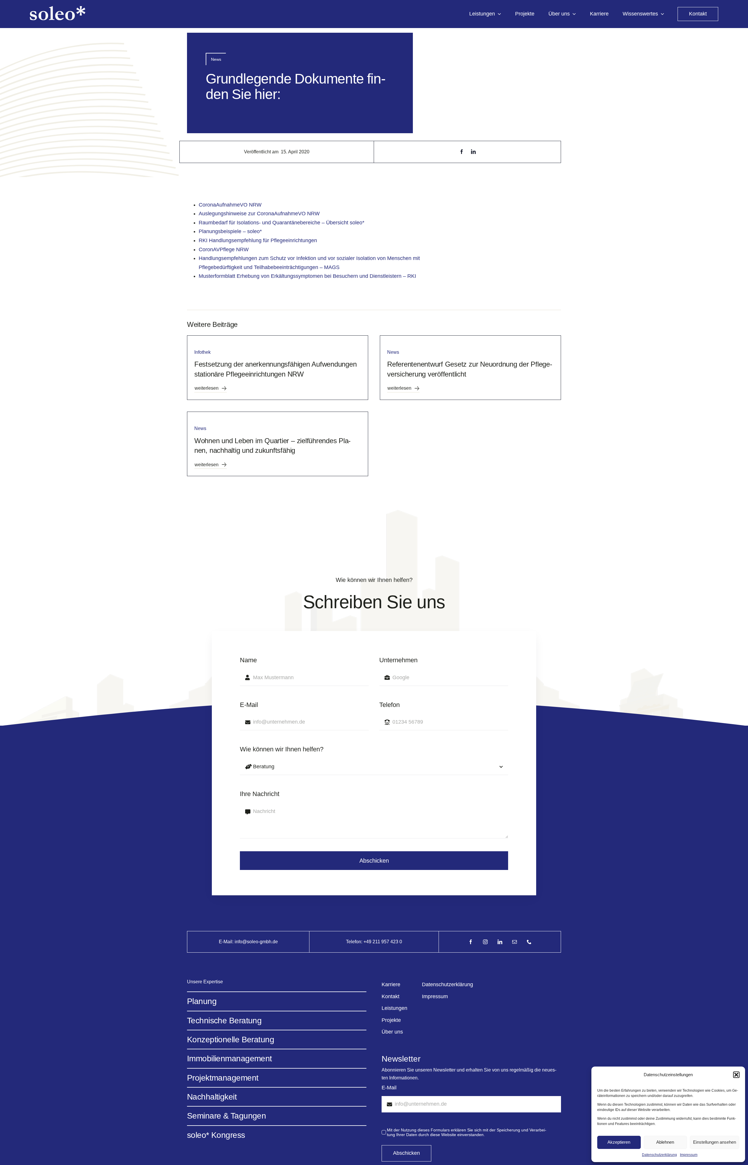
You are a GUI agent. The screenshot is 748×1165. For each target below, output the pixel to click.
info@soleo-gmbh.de (256, 941)
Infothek (202, 352)
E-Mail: (227, 941)
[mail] (514, 941)
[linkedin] (500, 941)
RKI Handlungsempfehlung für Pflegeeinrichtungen (258, 240)
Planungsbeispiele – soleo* (230, 231)
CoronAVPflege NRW (224, 249)
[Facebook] (461, 152)
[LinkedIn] (473, 152)
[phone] (529, 941)
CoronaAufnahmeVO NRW (230, 205)
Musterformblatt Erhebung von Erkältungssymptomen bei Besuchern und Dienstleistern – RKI (307, 276)
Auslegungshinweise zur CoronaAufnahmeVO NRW (259, 213)
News (216, 59)
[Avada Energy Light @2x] (57, 9)
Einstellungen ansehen (714, 1142)
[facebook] (471, 941)
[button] (736, 1075)
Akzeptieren (618, 1142)
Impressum (688, 1155)
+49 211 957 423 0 (382, 941)
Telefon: (354, 941)
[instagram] (485, 941)
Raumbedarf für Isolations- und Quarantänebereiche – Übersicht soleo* (281, 223)
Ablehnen (665, 1142)
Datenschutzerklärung (659, 1155)
